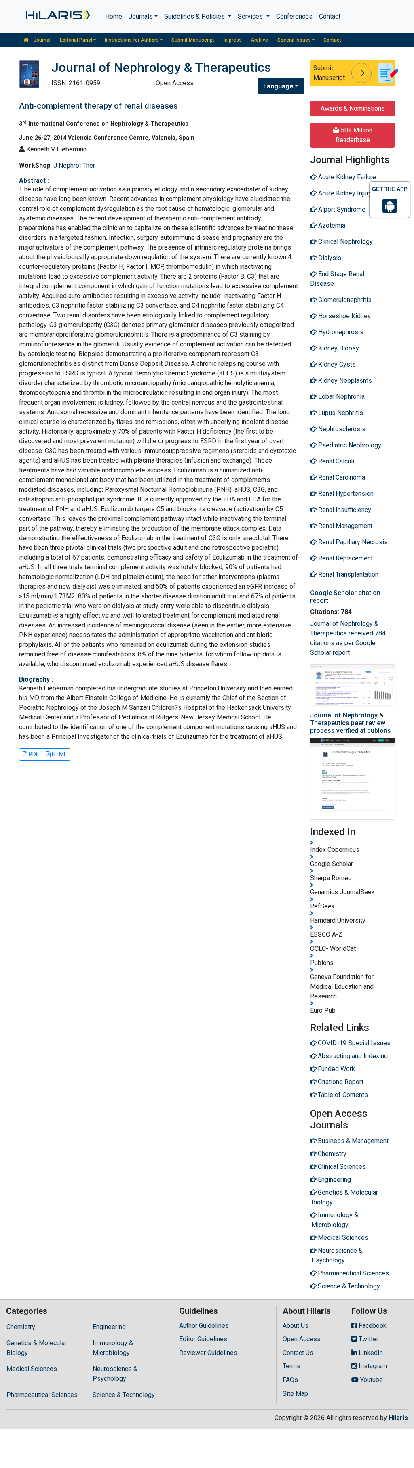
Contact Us (298, 1353)
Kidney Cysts (336, 364)
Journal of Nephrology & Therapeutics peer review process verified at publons (350, 722)
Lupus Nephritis (340, 413)
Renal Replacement (345, 558)
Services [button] (251, 16)
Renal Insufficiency (344, 510)
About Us (295, 1326)
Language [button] (278, 86)
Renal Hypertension (345, 493)
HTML (59, 754)
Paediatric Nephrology (349, 445)
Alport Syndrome (341, 209)
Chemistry (20, 1327)
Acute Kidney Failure (346, 177)
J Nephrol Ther (74, 165)
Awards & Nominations (353, 108)
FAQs (290, 1380)
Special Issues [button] (294, 40)
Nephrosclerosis (341, 429)
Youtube (371, 1380)
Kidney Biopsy (338, 348)
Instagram (372, 1366)
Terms (291, 1366)
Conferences (294, 16)
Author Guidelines (204, 1326)
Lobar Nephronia (341, 397)
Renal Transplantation (347, 574)
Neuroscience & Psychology (115, 1373)
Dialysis (329, 258)
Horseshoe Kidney (344, 316)
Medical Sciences (31, 1369)
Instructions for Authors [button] (132, 40)
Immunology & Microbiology (113, 1348)
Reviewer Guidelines (208, 1353)
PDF (33, 754)
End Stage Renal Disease (337, 278)
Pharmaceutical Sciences (42, 1395)
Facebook (372, 1326)
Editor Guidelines (203, 1339)
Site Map (295, 1393)
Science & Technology (124, 1395)
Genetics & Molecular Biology (36, 1348)
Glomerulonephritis (344, 300)
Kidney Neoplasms (344, 380)
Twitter (367, 1339)
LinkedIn (370, 1353)
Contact (329, 16)
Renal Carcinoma (341, 477)
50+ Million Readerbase (354, 135)
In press (233, 40)
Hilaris (398, 1418)
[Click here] (57, 16)
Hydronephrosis (340, 332)
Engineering (109, 1327)
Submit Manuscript (192, 40)
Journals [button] (141, 16)
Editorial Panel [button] (76, 40)
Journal (41, 40)
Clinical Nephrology (345, 241)
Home (113, 16)
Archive (259, 40)
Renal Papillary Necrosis (352, 542)
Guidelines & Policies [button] (195, 16)
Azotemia (331, 225)
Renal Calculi (335, 461)
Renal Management (344, 526)
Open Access (302, 1339)
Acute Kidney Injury (344, 193)
